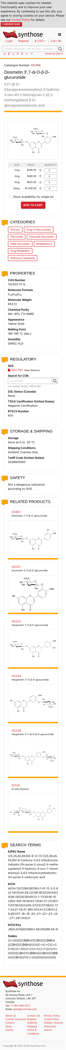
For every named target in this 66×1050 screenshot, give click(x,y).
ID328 (16, 785)
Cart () (56, 41)
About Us (10, 1015)
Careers (9, 1022)
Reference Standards (22, 258)
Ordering (32, 1022)
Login (9, 41)
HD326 (16, 730)
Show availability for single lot (33, 196)
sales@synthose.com (25, 1009)
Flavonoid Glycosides (41, 236)
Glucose (15, 229)
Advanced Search (54, 53)
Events (9, 1030)
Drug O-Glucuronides (38, 229)
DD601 (16, 512)
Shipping (32, 1026)
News (8, 1026)
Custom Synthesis (15, 1019)
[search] (60, 49)
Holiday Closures (53, 1022)
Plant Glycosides (20, 243)
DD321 (16, 567)
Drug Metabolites (20, 250)
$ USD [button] (39, 41)
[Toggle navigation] (59, 34)
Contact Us (33, 1015)
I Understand (11, 24)
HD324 (16, 676)
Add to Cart (33, 205)
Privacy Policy (52, 1015)
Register (23, 41)
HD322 (16, 621)
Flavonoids (16, 236)
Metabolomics (44, 243)
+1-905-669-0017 (20, 1005)
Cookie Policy (20, 19)
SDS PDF (16, 370)
